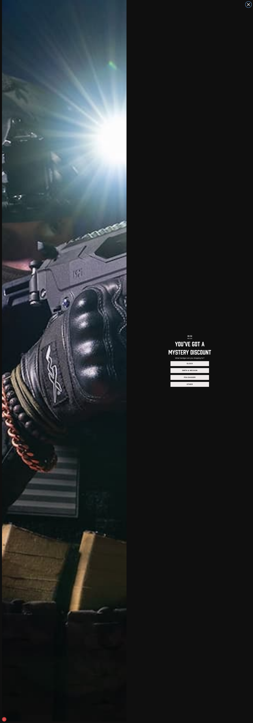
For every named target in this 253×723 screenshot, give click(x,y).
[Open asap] (4, 719)
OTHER (190, 384)
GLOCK (190, 363)
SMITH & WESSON (189, 370)
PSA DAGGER (190, 377)
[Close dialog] (248, 5)
